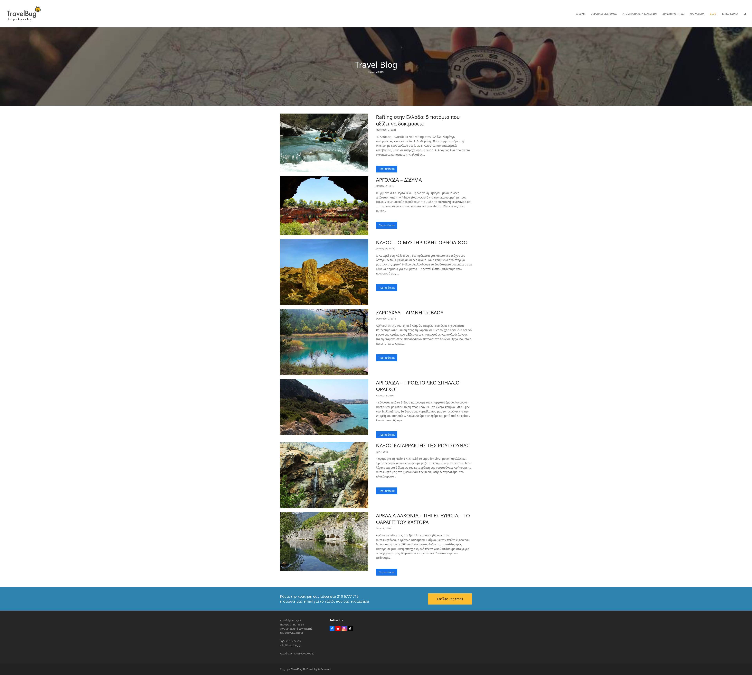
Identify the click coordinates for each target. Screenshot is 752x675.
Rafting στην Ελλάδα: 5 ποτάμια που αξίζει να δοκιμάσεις (418, 120)
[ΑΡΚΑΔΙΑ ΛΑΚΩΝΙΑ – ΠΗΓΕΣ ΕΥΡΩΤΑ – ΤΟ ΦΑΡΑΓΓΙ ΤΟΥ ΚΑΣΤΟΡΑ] (324, 541)
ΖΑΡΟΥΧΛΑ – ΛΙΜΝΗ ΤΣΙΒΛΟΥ (409, 312)
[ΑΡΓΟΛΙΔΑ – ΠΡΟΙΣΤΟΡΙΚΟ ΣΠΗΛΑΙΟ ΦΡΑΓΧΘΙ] (324, 407)
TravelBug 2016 (299, 669)
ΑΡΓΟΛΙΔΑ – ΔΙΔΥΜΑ (399, 179)
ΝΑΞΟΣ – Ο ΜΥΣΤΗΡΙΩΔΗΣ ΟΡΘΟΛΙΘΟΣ (422, 242)
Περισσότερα (387, 169)
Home (371, 72)
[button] (745, 14)
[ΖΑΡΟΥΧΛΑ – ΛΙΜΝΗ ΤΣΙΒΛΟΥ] (324, 342)
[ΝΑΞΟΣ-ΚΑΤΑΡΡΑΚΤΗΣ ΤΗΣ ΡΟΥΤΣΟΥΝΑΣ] (324, 475)
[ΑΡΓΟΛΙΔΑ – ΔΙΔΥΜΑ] (324, 205)
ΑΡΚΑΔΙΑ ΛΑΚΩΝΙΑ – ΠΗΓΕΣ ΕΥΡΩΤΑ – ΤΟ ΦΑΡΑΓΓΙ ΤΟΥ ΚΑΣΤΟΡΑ (423, 518)
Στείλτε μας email (450, 599)
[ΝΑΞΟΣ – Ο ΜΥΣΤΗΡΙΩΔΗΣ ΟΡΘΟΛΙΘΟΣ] (324, 271)
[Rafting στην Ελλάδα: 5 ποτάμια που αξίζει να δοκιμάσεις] (324, 142)
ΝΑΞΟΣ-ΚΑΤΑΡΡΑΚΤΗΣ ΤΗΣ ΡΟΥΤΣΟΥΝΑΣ (422, 445)
